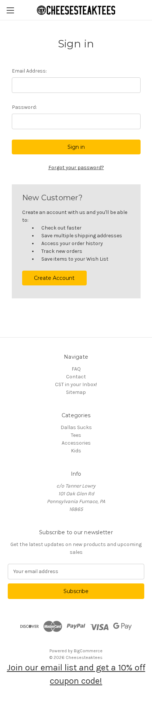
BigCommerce (88, 650)
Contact (76, 377)
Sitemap (76, 392)
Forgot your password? (76, 167)
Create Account (54, 278)
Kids (76, 451)
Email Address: (29, 71)
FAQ (76, 369)
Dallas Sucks (76, 427)
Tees (76, 435)
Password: (24, 107)
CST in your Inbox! (76, 384)
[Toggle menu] (10, 10)
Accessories (76, 443)
